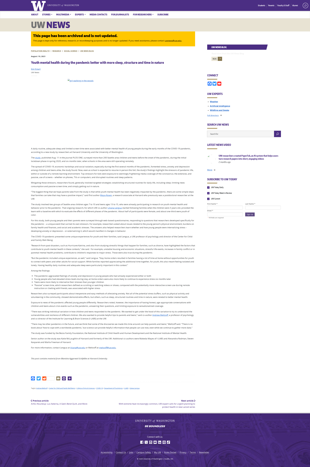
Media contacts (98, 14)
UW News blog (87, 51)
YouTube (155, 442)
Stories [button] (46, 14)
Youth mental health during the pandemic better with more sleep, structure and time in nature (97, 62)
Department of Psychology (113, 388)
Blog (215, 59)
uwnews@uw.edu (173, 40)
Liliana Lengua (115, 207)
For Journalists (120, 14)
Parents (271, 5)
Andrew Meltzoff (160, 315)
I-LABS (126, 388)
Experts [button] (79, 14)
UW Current (215, 199)
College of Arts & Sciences (86, 388)
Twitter (146, 442)
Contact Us (121, 452)
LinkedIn (159, 442)
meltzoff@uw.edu (107, 347)
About (34, 14)
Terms (193, 452)
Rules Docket (170, 452)
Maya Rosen (106, 195)
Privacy (183, 452)
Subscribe (162, 14)
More (209, 169)
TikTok (168, 442)
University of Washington (39, 5)
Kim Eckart (36, 69)
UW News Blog (219, 47)
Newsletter (204, 452)
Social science (70, 51)
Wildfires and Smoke (219, 110)
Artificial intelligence (220, 106)
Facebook (141, 442)
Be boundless (155, 426)
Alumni (295, 5)
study (38, 157)
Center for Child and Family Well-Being (62, 388)
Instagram (150, 442)
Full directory (213, 115)
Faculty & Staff (283, 5)
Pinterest (164, 442)
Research (56, 51)
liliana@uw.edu (77, 347)
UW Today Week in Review (221, 193)
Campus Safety (143, 452)
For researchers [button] (142, 14)
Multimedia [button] (62, 14)
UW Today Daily (217, 187)
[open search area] (305, 5)
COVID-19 (99, 388)
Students (261, 5)
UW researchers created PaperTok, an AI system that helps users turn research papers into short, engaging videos (248, 158)
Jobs (131, 452)
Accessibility (107, 452)
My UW (157, 452)
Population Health (40, 51)
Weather (214, 101)
